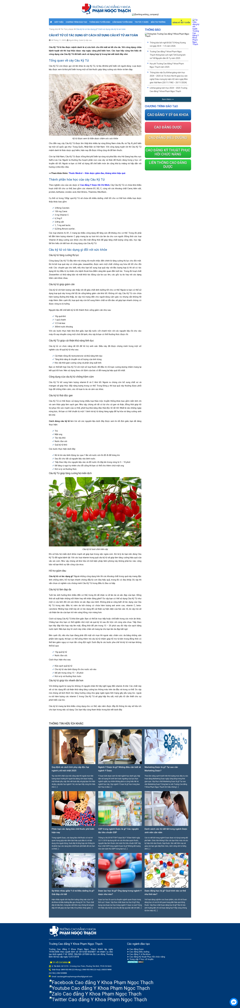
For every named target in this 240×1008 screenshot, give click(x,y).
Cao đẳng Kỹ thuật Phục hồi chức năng (147, 956)
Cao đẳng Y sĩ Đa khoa (139, 954)
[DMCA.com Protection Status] (135, 962)
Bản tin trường (158, 22)
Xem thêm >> (168, 99)
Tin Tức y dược (142, 22)
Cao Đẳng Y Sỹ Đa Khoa (167, 115)
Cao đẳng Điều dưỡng (139, 951)
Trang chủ (53, 29)
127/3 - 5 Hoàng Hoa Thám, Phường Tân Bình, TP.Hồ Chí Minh (88, 966)
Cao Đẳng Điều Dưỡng (168, 138)
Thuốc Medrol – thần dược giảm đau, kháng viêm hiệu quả (97, 173)
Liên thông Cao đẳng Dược (168, 165)
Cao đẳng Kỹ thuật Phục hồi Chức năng (168, 152)
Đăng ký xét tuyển (181, 23)
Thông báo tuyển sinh (99, 22)
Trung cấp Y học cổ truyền (141, 959)
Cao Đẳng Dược (168, 127)
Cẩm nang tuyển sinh (122, 22)
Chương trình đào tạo (76, 22)
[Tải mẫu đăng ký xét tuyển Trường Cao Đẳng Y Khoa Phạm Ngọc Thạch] (195, 44)
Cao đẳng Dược (136, 949)
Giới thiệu (58, 22)
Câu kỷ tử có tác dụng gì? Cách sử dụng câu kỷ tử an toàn (101, 29)
